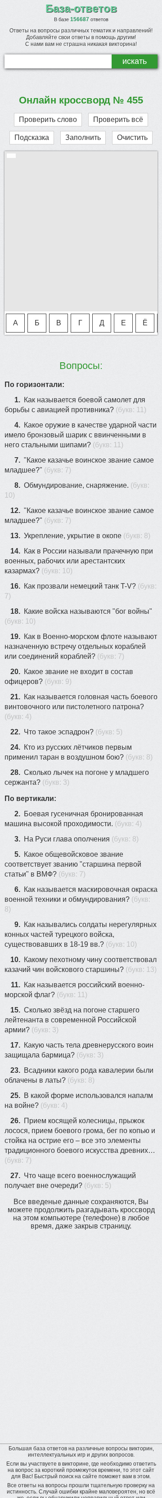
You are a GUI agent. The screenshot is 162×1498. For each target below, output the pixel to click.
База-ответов (81, 8)
